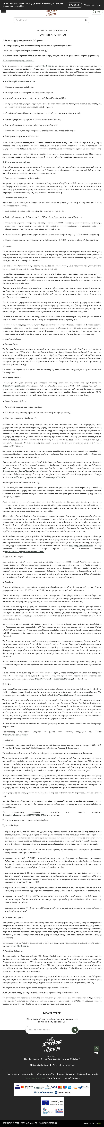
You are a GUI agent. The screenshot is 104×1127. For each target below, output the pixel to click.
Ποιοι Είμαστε (12, 1074)
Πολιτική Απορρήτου (34, 1078)
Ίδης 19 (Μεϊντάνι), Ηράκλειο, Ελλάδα (42, 1059)
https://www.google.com (14, 386)
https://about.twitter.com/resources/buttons (72, 695)
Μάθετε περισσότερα (92, 5)
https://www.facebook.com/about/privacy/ (54, 679)
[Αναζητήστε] (86, 20)
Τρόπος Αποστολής (45, 1074)
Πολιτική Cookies (71, 1078)
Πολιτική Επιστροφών (87, 1074)
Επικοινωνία (27, 1074)
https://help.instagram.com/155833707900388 (24, 815)
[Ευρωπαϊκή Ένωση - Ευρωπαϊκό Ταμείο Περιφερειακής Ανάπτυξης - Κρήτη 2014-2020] (52, 1106)
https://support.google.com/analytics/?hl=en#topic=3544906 (38, 478)
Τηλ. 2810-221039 (71, 1059)
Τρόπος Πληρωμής (66, 1074)
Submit (75, 1030)
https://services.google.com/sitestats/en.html (24, 552)
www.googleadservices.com (81, 546)
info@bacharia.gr (20, 946)
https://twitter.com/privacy (15, 735)
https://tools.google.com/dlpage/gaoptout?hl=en (25, 471)
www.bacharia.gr (45, 66)
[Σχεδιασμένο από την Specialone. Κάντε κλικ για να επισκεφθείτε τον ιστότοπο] (92, 1123)
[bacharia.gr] (51, 11)
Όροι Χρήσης (53, 1078)
